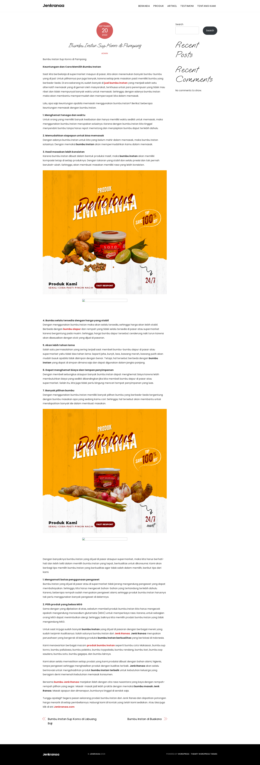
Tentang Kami (206, 6)
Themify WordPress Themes (204, 754)
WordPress (183, 754)
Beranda (144, 6)
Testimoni (187, 6)
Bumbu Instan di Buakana (144, 719)
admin (104, 53)
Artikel (172, 6)
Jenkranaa (95, 754)
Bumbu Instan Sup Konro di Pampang (105, 45)
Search (179, 24)
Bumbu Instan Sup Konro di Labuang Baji (72, 721)
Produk (158, 6)
